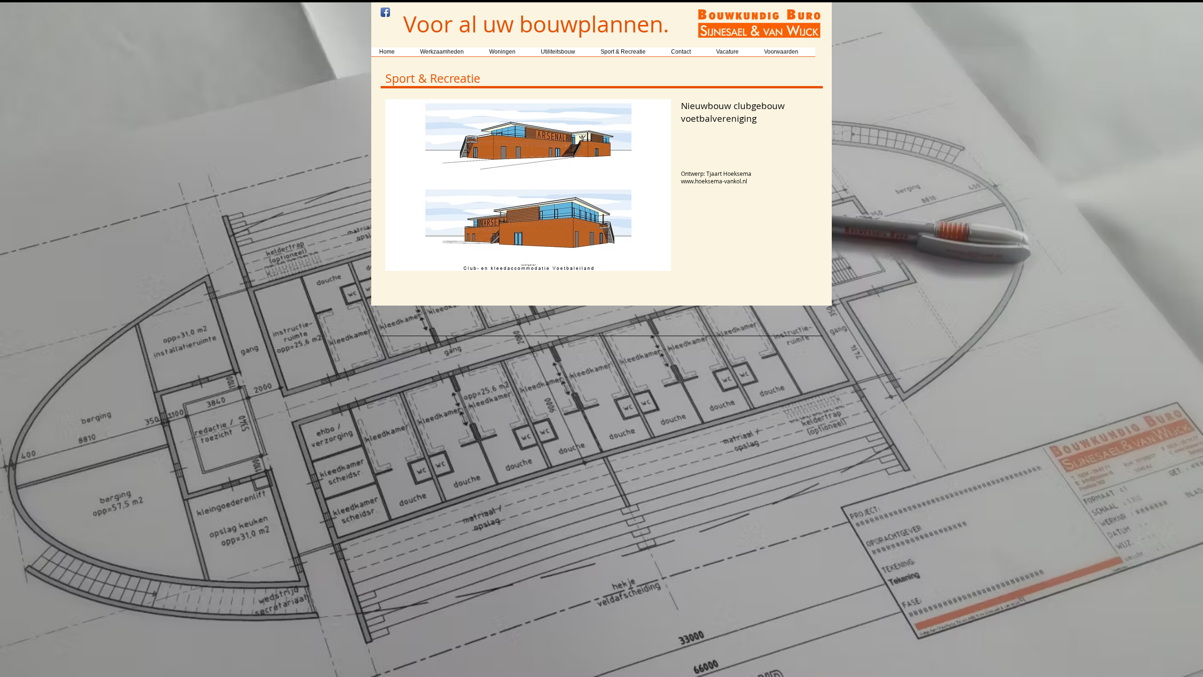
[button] (528, 185)
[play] (651, 262)
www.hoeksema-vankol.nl (714, 181)
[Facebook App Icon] (385, 12)
